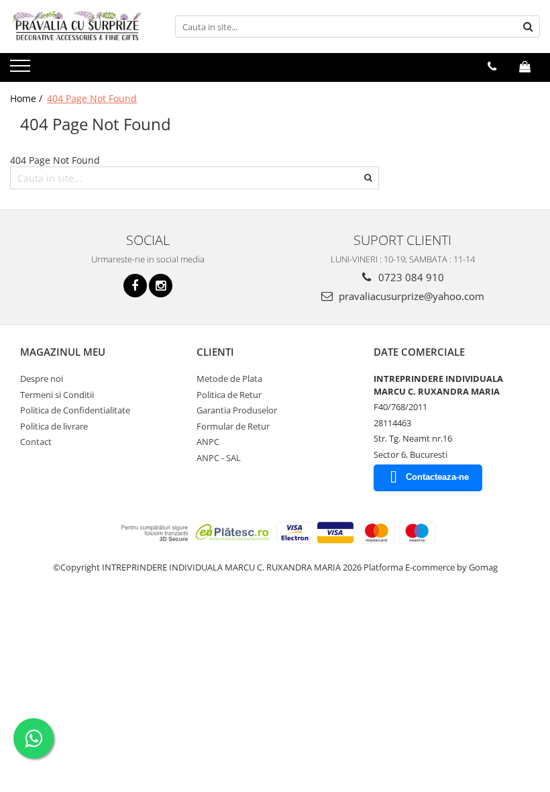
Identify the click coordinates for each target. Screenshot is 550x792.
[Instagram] (160, 285)
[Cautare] (528, 26)
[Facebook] (135, 285)
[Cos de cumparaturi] (525, 66)
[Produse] (22, 70)
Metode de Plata (229, 379)
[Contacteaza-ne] (492, 66)
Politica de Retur (229, 395)
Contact (36, 442)
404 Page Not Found (92, 98)
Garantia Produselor (237, 410)
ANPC (208, 442)
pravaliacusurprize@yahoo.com (410, 296)
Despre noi (41, 379)
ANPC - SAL (219, 458)
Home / (27, 98)
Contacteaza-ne (437, 477)
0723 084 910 (410, 277)
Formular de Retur (233, 426)
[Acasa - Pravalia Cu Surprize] (77, 26)
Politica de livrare (54, 426)
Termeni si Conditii (57, 395)
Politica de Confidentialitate (75, 410)
